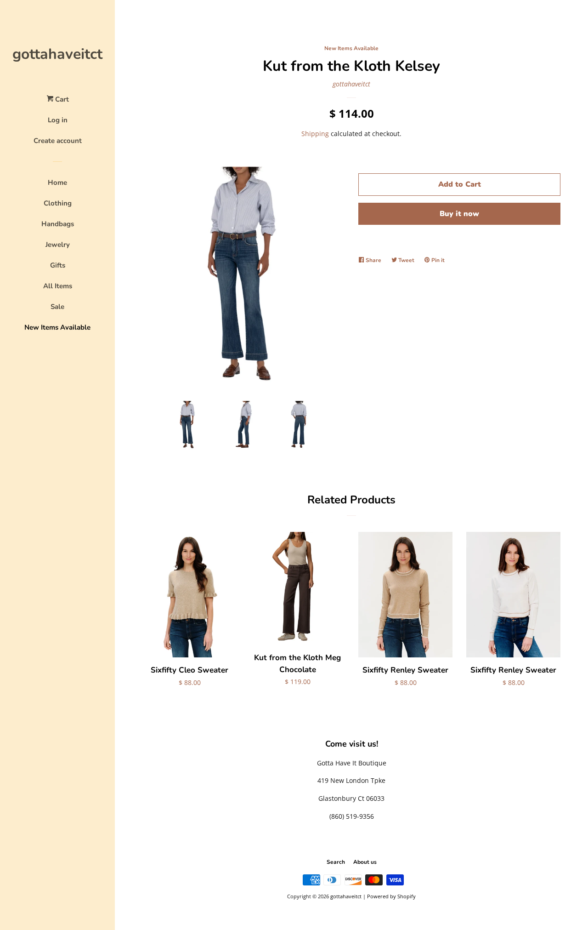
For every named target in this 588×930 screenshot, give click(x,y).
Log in (58, 120)
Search (336, 862)
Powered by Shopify (391, 896)
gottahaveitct (57, 54)
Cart (61, 99)
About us (365, 862)
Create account (58, 140)
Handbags (57, 223)
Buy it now (459, 214)
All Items (57, 286)
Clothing (58, 203)
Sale (57, 306)
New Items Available (57, 327)
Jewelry (57, 244)
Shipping (315, 133)
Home (57, 182)
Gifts (57, 265)
